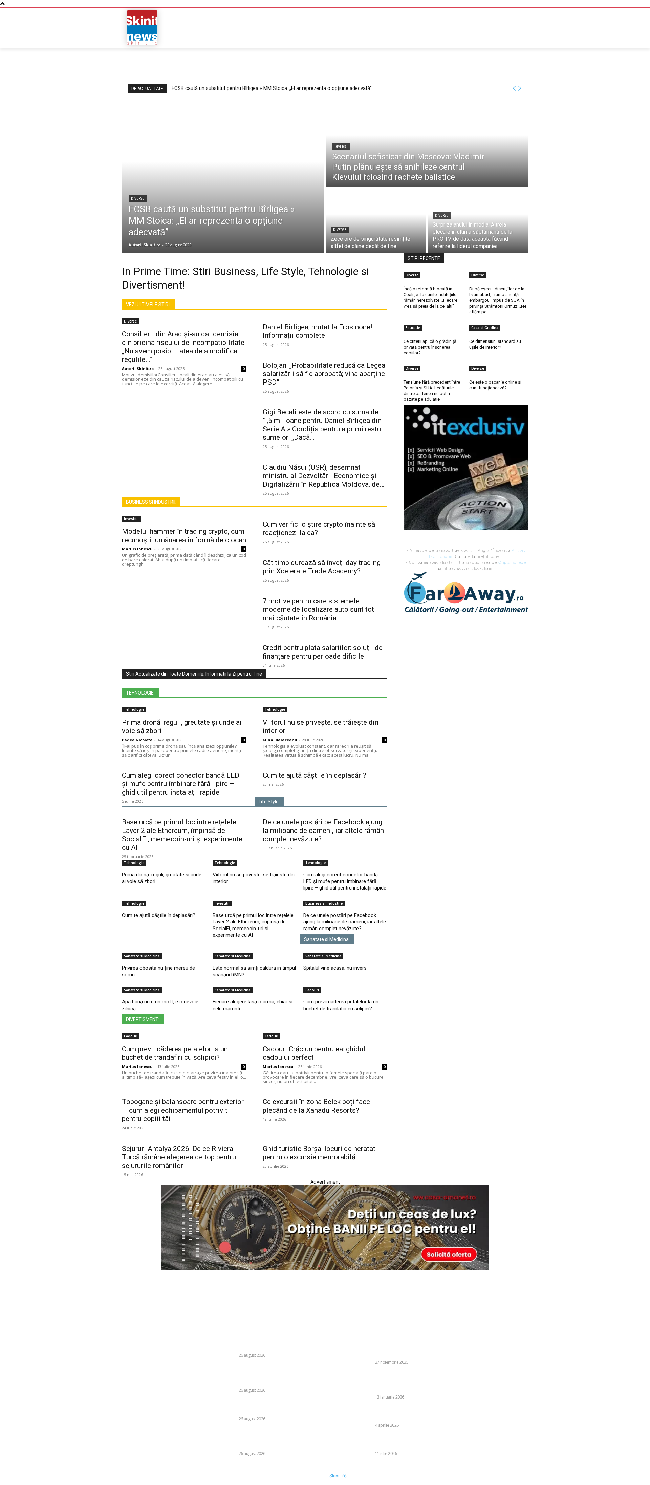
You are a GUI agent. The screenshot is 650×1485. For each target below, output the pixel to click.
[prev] (514, 88)
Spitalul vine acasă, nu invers (335, 968)
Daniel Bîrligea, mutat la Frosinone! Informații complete (317, 331)
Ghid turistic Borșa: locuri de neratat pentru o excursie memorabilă (319, 1153)
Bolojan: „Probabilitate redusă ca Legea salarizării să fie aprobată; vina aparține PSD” (324, 373)
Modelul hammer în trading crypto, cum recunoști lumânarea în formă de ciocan (184, 535)
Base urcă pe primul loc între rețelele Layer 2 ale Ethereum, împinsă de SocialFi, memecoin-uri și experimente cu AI (182, 835)
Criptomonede (512, 562)
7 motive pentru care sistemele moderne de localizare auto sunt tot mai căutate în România (318, 609)
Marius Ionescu (137, 548)
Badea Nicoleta (137, 739)
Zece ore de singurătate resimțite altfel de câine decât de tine (278, 1406)
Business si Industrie (324, 903)
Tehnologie (134, 709)
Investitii (131, 518)
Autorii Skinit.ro (138, 368)
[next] (519, 88)
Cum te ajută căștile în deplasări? (314, 775)
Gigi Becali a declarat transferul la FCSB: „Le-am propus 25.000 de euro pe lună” (414, 1441)
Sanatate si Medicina (142, 956)
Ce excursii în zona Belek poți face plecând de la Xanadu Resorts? (316, 1106)
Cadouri (312, 990)
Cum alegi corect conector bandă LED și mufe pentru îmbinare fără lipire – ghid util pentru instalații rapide (180, 783)
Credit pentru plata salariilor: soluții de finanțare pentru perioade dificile (323, 652)
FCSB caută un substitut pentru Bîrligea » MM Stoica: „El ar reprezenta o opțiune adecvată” (272, 88)
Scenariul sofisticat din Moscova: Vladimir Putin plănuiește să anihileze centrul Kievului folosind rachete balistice (277, 1375)
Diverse (137, 198)
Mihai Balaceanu (280, 739)
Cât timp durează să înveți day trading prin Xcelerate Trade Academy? (322, 567)
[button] (479, 27)
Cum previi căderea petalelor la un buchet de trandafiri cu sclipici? (340, 1005)
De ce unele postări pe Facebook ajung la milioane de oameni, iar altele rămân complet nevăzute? (323, 830)
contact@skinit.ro (112, 1384)
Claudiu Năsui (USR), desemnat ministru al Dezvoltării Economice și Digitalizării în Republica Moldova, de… (323, 475)
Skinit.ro (338, 1475)
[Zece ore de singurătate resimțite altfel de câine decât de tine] (376, 220)
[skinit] (142, 27)
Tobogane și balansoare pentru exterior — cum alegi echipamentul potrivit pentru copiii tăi (183, 1110)
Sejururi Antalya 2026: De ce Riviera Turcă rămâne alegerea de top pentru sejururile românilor (179, 1157)
